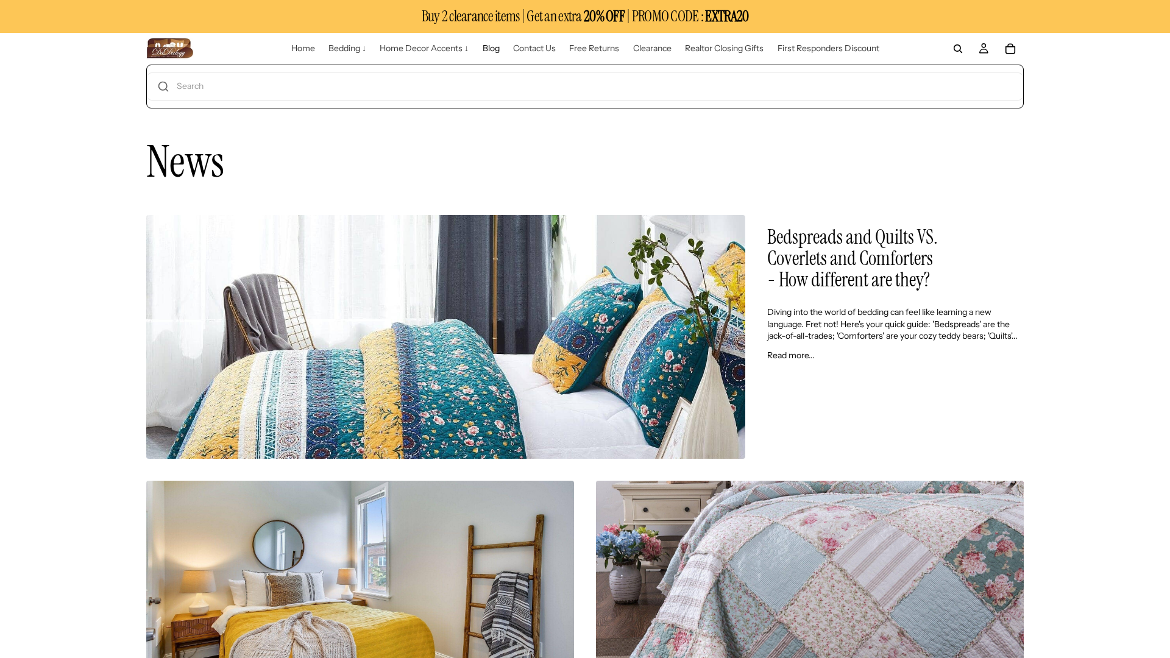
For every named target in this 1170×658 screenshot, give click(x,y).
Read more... (791, 355)
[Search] (958, 48)
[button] (585, 87)
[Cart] (1010, 48)
